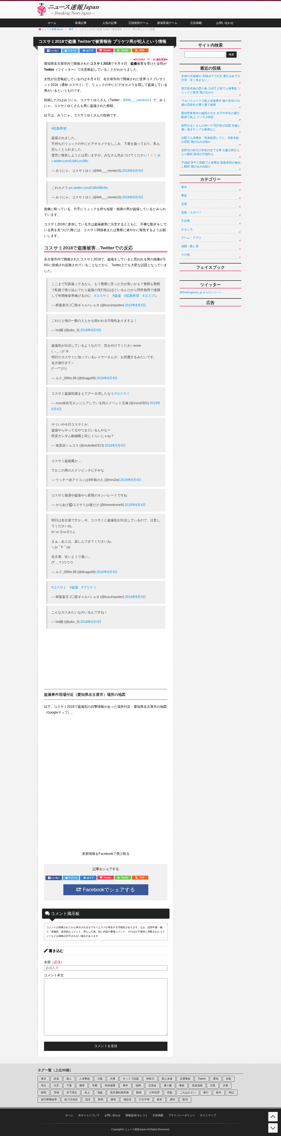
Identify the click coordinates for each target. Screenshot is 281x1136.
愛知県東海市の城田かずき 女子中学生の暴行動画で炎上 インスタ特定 (210, 115)
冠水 (88, 1099)
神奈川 (150, 1078)
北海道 (152, 1085)
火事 (112, 1078)
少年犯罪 (154, 1092)
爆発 (113, 1099)
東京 (43, 1078)
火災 (56, 1085)
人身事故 (84, 1078)
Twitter (202, 1078)
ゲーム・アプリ (191, 237)
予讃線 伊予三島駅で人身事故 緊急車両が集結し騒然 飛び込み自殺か (210, 164)
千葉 (69, 1085)
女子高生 (71, 1092)
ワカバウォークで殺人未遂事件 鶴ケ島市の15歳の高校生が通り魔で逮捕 (210, 102)
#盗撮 (117, 295)
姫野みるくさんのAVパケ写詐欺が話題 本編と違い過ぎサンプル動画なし (210, 127)
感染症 (127, 1099)
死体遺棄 (110, 1085)
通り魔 (168, 1085)
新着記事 (81, 23)
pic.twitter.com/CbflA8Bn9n (88, 188)
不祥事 (185, 220)
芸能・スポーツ (191, 212)
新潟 (185, 1099)
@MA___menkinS (136, 100)
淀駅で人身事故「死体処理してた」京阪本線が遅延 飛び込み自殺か (210, 139)
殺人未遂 (167, 1078)
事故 (184, 195)
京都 (225, 1085)
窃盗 (169, 1092)
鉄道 (56, 1078)
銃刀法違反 (71, 1099)
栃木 (218, 1092)
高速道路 (197, 1085)
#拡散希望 (58, 128)
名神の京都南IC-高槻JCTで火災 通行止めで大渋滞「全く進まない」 (210, 78)
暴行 (206, 1092)
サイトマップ (208, 1115)
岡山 (231, 1092)
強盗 (100, 1092)
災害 (184, 204)
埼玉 (43, 1085)
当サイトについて (89, 1115)
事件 (184, 187)
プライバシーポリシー (181, 1115)
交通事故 (185, 1078)
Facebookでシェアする (108, 889)
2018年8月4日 (132, 170)
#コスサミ (101, 295)
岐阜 (159, 1099)
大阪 (100, 1078)
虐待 (172, 1099)
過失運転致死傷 (119, 1092)
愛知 (215, 1078)
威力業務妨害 (49, 1099)
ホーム (52, 23)
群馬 (100, 1099)
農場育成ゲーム (167, 23)
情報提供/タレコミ (136, 1115)
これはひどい (188, 1092)
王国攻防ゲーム (138, 23)
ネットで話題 (131, 1078)
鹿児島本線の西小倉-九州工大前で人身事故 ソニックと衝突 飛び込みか (211, 90)
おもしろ (187, 229)
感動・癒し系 (190, 246)
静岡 (43, 1092)
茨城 (56, 1092)
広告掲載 (196, 23)
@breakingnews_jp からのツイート (201, 292)
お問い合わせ (224, 23)
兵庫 (94, 1085)
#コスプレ (150, 295)
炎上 (87, 1092)
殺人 (69, 1078)
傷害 (82, 1085)
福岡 (138, 1085)
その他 (185, 254)
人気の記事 (109, 23)
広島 (212, 1085)
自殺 (228, 1078)
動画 (139, 1092)
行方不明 (144, 1099)
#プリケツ (88, 587)
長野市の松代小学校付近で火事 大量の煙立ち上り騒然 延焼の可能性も (210, 152)
